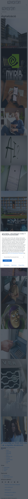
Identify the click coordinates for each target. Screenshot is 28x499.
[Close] (25, 234)
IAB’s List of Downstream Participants (15, 253)
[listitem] (14, 257)
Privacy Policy (21, 265)
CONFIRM (7, 260)
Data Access (14, 265)
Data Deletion (6, 265)
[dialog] (14, 249)
